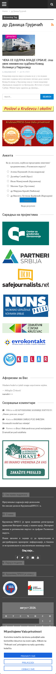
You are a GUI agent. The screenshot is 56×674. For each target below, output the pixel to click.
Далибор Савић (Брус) (21, 176)
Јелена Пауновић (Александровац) (27, 171)
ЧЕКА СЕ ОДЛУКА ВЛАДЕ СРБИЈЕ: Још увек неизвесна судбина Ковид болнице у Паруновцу (27, 63)
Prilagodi (28, 662)
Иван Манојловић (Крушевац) (25, 181)
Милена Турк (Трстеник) (22, 186)
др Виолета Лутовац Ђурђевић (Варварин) (31, 195)
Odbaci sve (28, 669)
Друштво (11, 37)
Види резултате (28, 206)
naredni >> (7, 394)
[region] (28, 650)
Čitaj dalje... (28, 550)
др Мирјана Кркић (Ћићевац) (25, 191)
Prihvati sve (28, 656)
